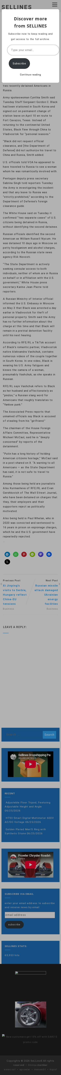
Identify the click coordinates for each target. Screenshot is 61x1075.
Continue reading (30, 74)
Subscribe (19, 63)
